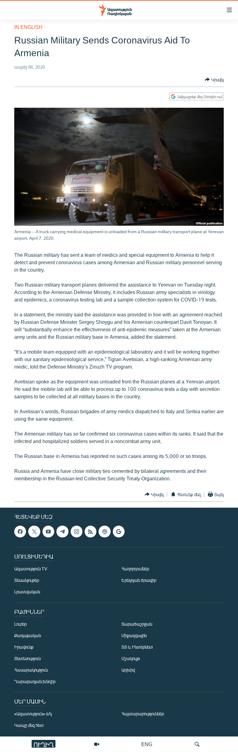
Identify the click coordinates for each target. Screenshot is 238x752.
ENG (146, 744)
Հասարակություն (31, 670)
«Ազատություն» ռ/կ (33, 714)
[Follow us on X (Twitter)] (34, 531)
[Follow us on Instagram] (76, 531)
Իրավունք (23, 647)
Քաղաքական (27, 635)
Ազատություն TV (30, 569)
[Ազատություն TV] (96, 744)
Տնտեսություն (27, 658)
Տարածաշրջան (136, 624)
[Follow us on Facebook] (20, 531)
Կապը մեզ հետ (29, 725)
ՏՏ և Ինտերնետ (137, 647)
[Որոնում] (197, 744)
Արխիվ (128, 670)
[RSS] (90, 531)
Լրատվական (27, 592)
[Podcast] (104, 531)
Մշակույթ (130, 658)
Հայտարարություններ (142, 714)
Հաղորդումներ (135, 569)
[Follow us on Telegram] (62, 531)
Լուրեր (20, 624)
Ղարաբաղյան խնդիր (34, 681)
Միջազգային (134, 635)
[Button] (214, 79)
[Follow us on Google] (119, 531)
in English (28, 27)
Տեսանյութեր (26, 580)
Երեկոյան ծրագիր (138, 580)
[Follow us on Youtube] (48, 531)
